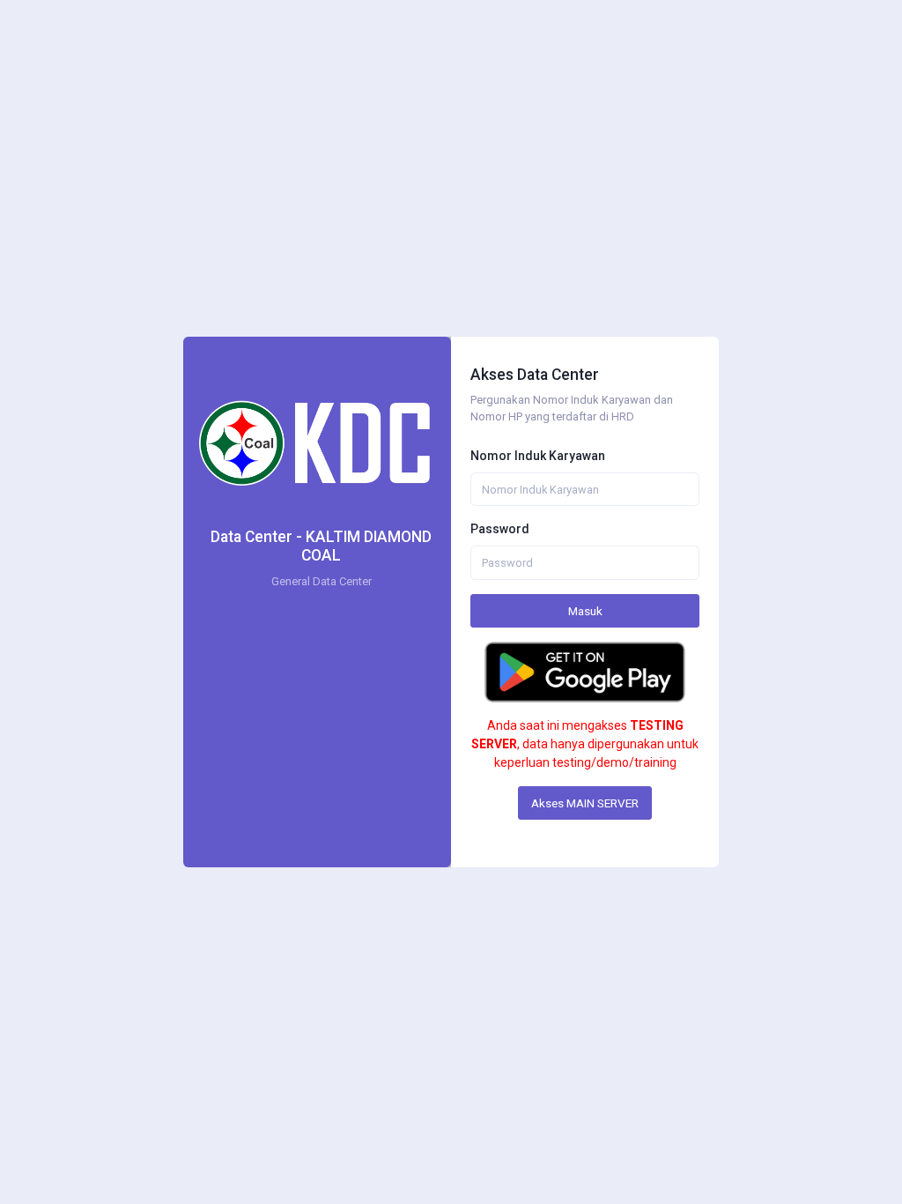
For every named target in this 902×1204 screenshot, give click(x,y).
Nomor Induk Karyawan (537, 456)
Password (499, 529)
